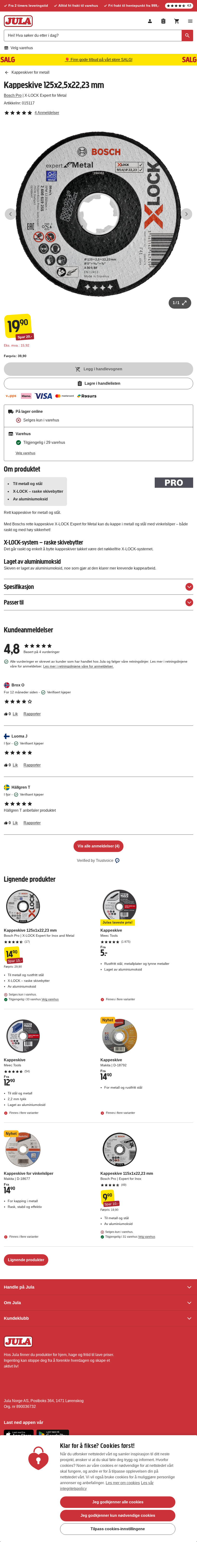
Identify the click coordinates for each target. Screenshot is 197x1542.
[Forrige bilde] (10, 214)
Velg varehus (22, 48)
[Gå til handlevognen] (177, 21)
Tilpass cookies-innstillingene (118, 1529)
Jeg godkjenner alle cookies (117, 1502)
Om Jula (12, 1302)
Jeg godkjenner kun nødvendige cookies (117, 1515)
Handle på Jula (19, 1287)
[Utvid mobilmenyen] (190, 21)
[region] (98, 1488)
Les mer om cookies (123, 1483)
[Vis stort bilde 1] (98, 214)
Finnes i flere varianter (120, 999)
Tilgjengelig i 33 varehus (34, 999)
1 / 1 (176, 303)
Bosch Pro (13, 95)
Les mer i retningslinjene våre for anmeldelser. (78, 666)
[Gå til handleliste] (163, 21)
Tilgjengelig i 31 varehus (130, 1236)
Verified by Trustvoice (95, 860)
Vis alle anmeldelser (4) (98, 846)
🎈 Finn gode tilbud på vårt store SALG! (98, 60)
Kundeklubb (16, 1318)
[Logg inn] (150, 21)
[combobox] (98, 35)
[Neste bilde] (186, 214)
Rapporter (32, 714)
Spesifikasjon (19, 587)
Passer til (14, 602)
